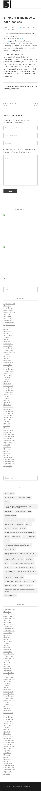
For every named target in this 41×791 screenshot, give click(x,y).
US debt (29, 585)
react (6, 563)
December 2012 (8, 367)
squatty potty (19, 577)
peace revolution (10, 559)
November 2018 (8, 323)
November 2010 (8, 413)
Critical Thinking (20, 511)
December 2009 (9, 434)
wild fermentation (10, 595)
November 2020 (8, 308)
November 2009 (9, 436)
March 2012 (7, 384)
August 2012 (7, 375)
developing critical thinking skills (15, 520)
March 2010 (7, 428)
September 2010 (9, 417)
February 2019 (8, 318)
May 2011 (6, 400)
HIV (24, 536)
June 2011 (6, 398)
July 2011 (6, 396)
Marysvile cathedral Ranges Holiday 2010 (17, 545)
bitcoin (12, 493)
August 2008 (7, 466)
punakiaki (29, 559)
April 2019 (6, 314)
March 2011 (7, 405)
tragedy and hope (10, 585)
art (6, 493)
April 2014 (6, 339)
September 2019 (9, 312)
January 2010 (7, 432)
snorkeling (8, 577)
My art (5, 278)
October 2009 (8, 438)
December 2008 (9, 459)
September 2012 (9, 373)
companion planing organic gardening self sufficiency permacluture (18, 506)
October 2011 (8, 392)
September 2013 (9, 352)
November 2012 (8, 369)
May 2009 (6, 449)
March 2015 (7, 331)
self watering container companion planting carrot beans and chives (20, 572)
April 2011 (6, 403)
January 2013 (7, 365)
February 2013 (8, 363)
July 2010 (6, 421)
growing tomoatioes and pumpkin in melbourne (19, 532)
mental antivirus (10, 549)
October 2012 (8, 371)
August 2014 (7, 335)
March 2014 (7, 341)
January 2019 (7, 320)
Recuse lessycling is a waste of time (22, 563)
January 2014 (7, 346)
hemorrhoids (16, 536)
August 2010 (7, 419)
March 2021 (7, 306)
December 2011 (8, 388)
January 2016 (7, 327)
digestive (31, 520)
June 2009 (7, 447)
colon (6, 502)
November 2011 (8, 390)
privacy (20, 559)
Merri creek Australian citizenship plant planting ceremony (19, 554)
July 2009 (6, 445)
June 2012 (6, 379)
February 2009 (8, 455)
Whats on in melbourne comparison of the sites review (19, 590)
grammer (23, 528)
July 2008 (6, 468)
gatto (15, 528)
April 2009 (6, 451)
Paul (21, 27)
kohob (7, 541)
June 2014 (6, 337)
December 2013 (8, 348)
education (20, 524)
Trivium (21, 585)
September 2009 (9, 440)
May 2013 (6, 356)
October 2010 (8, 415)
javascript (31, 536)
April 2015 (6, 329)
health (7, 536)
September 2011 (9, 394)
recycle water (9, 567)
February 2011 (8, 407)
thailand (32, 581)
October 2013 (8, 350)
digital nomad (9, 524)
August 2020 (7, 310)
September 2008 (9, 464)
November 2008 (9, 461)
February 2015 (8, 333)
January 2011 (7, 409)
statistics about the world (13, 581)
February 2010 (8, 430)
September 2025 (9, 304)
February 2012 (8, 386)
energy (28, 524)
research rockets (21, 567)
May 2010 (6, 424)
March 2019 (7, 316)
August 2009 (7, 442)
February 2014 (8, 344)
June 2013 (6, 354)
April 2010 (6, 426)
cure (29, 511)
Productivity (10, 29)
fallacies (7, 528)
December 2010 (8, 411)
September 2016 (9, 325)
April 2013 (6, 358)
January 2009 (8, 457)
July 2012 (6, 377)
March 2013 (7, 360)
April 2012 (6, 381)
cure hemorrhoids (10, 516)
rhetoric (32, 567)
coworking (8, 511)
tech (25, 581)
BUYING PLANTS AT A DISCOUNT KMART (17, 497)
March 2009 (7, 453)
